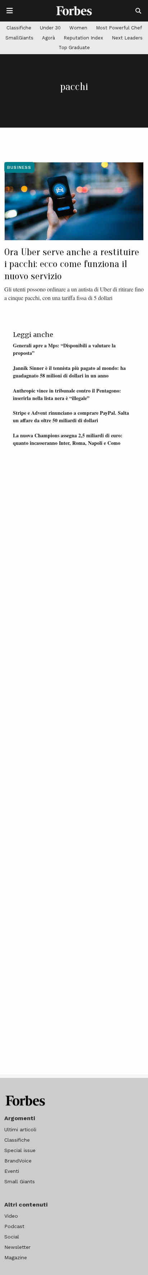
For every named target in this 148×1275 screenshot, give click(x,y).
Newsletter (17, 1247)
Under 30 (50, 27)
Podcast (14, 1226)
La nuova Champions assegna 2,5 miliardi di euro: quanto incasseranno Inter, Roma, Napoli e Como (67, 439)
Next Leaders (127, 38)
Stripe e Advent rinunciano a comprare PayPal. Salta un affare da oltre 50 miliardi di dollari (71, 416)
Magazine (15, 1257)
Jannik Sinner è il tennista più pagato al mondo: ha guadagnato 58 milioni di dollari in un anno (69, 371)
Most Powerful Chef (119, 27)
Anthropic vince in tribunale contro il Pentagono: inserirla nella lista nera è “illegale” (67, 394)
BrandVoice (18, 1161)
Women (78, 27)
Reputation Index (83, 38)
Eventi (11, 1171)
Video (11, 1216)
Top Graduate (74, 47)
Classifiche (18, 27)
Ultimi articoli (20, 1129)
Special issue (20, 1150)
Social (11, 1237)
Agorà (48, 38)
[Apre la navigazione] (9, 10)
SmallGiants (19, 38)
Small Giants (19, 1181)
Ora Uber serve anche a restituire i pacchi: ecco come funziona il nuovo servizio (71, 264)
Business (19, 167)
